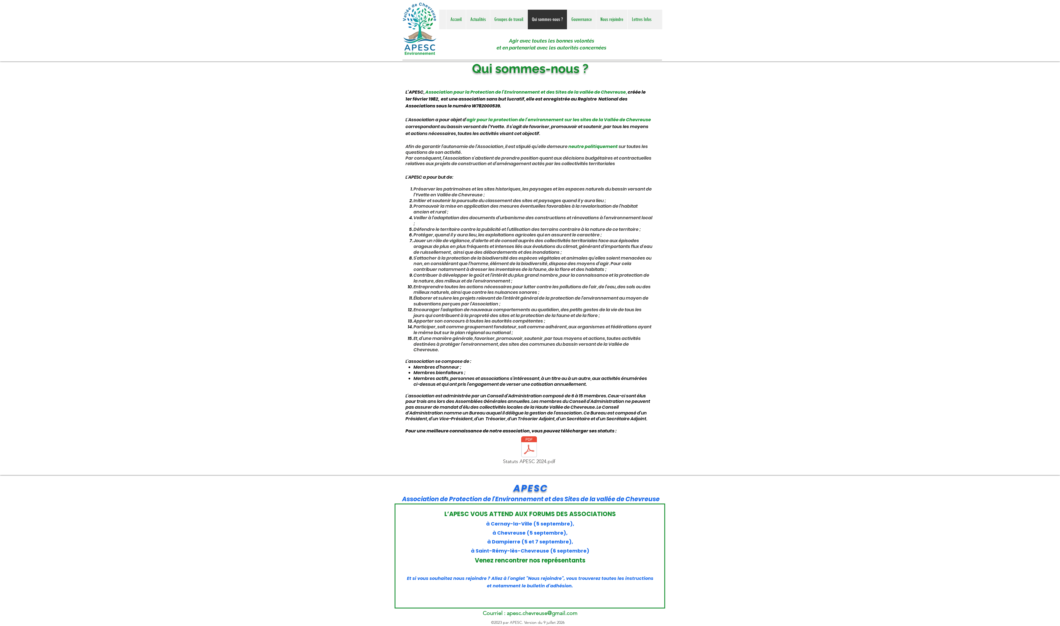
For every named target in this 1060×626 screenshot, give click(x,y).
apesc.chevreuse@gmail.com (542, 613)
